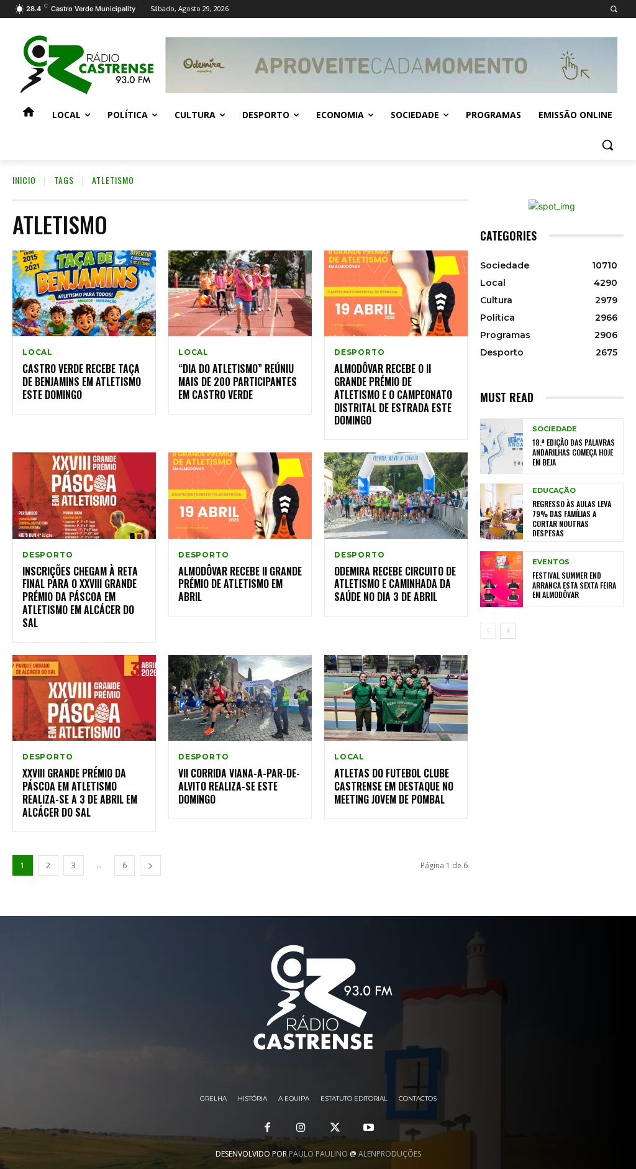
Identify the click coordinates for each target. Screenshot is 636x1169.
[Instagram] (301, 1128)
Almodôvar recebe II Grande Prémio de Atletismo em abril (240, 584)
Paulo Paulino (318, 1153)
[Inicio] (28, 115)
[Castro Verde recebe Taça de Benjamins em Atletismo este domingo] (84, 293)
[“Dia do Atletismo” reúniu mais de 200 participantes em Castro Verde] (240, 293)
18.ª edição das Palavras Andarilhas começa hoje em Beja (573, 452)
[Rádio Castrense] (87, 65)
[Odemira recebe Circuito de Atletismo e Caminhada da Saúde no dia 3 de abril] (396, 495)
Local (37, 352)
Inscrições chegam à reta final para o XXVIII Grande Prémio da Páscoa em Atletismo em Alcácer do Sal (80, 597)
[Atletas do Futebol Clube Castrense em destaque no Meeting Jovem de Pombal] (396, 698)
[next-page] (150, 865)
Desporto (359, 352)
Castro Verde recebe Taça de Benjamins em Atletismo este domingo (81, 381)
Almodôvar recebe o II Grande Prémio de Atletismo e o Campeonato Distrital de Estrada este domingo (393, 394)
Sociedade (554, 429)
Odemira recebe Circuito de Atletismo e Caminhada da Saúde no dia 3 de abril (395, 584)
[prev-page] (488, 631)
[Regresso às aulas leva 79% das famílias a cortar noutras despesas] (501, 511)
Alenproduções (389, 1153)
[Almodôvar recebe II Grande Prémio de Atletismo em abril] (240, 495)
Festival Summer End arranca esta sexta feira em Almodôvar (574, 585)
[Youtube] (368, 1128)
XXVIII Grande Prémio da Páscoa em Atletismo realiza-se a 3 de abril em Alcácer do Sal (79, 792)
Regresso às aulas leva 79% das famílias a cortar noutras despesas (571, 518)
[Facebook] (267, 1128)
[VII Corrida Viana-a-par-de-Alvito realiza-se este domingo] (240, 698)
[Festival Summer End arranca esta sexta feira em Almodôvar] (501, 579)
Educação (554, 490)
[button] (613, 9)
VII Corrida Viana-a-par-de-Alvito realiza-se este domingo (239, 786)
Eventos (551, 562)
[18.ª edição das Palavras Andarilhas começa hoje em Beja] (501, 446)
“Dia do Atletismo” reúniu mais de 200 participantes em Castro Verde (237, 381)
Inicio (24, 179)
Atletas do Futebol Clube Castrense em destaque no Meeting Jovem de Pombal (393, 786)
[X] (334, 1128)
